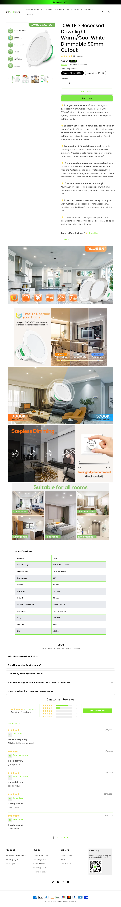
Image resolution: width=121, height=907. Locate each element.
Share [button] (66, 239)
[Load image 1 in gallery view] (16, 79)
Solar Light (10, 863)
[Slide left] (8, 79)
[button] (33, 9)
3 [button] (61, 837)
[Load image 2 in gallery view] (25, 79)
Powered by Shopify (69, 902)
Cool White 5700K (95, 73)
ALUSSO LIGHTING (56, 902)
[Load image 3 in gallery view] (35, 79)
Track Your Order (41, 855)
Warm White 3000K (72, 73)
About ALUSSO (67, 855)
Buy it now (87, 98)
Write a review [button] (97, 710)
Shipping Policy (40, 859)
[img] (13, 730)
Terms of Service (41, 872)
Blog (63, 859)
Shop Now (94, 233)
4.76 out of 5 (30, 709)
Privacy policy (39, 868)
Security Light (12, 859)
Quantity (64, 78)
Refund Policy (39, 863)
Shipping (64, 65)
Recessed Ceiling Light (16, 855)
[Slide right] (52, 79)
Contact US (66, 863)
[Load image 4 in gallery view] (45, 79)
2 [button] (57, 837)
